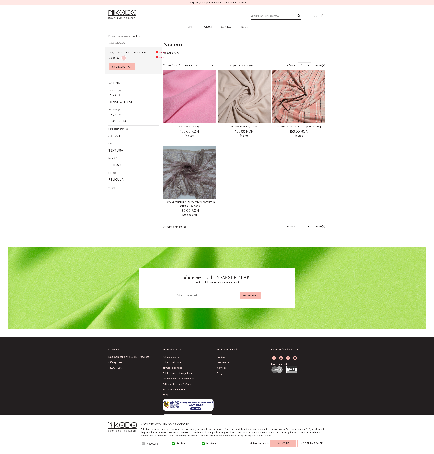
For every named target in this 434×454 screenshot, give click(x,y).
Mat (110, 172)
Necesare (152, 443)
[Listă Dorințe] (315, 15)
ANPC (165, 395)
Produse (207, 26)
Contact (227, 26)
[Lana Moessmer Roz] (189, 96)
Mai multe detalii (259, 443)
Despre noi (223, 362)
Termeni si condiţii (172, 367)
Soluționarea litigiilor (174, 389)
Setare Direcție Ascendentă (218, 66)
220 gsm (112, 109)
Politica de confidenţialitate (177, 373)
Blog (244, 26)
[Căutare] (298, 16)
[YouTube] (295, 358)
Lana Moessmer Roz (190, 126)
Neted (111, 158)
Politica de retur (171, 357)
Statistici (181, 443)
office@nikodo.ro (117, 362)
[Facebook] (274, 358)
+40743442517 (115, 367)
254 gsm (112, 114)
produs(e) (320, 65)
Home (189, 26)
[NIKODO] (122, 14)
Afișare (291, 65)
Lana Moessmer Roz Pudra (244, 126)
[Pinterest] (281, 358)
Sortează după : (172, 65)
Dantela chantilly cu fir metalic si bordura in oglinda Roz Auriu (190, 203)
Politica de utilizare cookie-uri (178, 378)
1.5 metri (112, 95)
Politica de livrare (172, 362)
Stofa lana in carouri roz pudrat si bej (299, 126)
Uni (110, 143)
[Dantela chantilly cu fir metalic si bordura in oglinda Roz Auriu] (189, 172)
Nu (109, 187)
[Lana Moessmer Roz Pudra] (244, 96)
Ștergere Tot (122, 66)
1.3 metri (112, 90)
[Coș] (323, 16)
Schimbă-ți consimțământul (177, 384)
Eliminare (157, 52)
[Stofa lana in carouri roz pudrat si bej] (298, 96)
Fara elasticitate (117, 128)
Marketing (212, 443)
